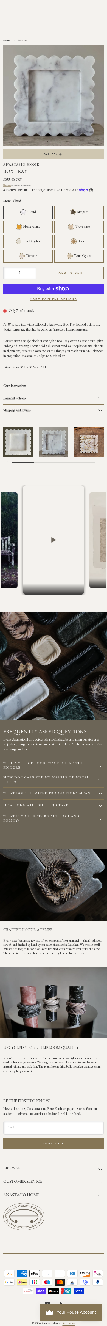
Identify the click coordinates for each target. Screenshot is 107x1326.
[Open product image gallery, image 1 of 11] (18, 442)
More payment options (53, 299)
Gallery (51, 154)
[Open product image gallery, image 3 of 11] (89, 442)
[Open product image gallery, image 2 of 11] (54, 442)
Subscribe (53, 1143)
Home (6, 40)
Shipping (7, 185)
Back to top (68, 1323)
